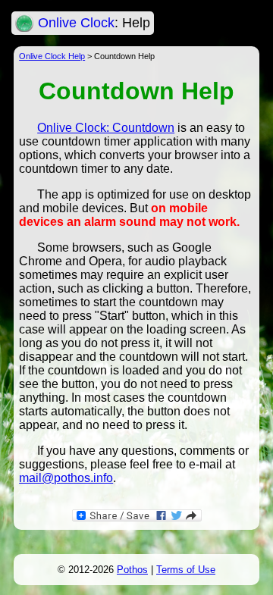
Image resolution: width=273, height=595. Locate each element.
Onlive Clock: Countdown (105, 127)
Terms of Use (185, 569)
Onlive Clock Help (52, 56)
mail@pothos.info (66, 477)
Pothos (132, 569)
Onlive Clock (76, 22)
